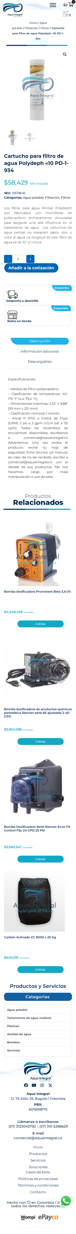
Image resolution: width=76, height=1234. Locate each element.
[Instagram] (42, 1085)
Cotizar (40, 624)
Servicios (13, 1050)
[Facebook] (26, 1085)
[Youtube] (34, 1085)
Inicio (33, 22)
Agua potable (33, 197)
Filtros (45, 28)
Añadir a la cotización (31, 267)
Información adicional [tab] (40, 351)
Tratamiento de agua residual (29, 1018)
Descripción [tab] (39, 341)
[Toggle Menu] (53, 5)
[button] (65, 54)
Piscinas (13, 1026)
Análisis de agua (19, 1034)
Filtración (31, 28)
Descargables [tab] (39, 361)
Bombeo (13, 1042)
